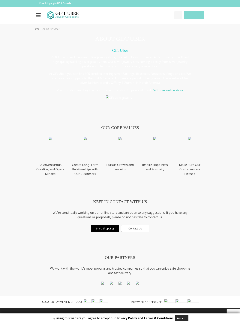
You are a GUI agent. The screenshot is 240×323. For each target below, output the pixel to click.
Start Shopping (105, 228)
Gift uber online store (168, 90)
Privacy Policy (126, 318)
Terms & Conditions (158, 318)
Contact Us (135, 228)
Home (36, 29)
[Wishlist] (178, 15)
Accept (182, 318)
